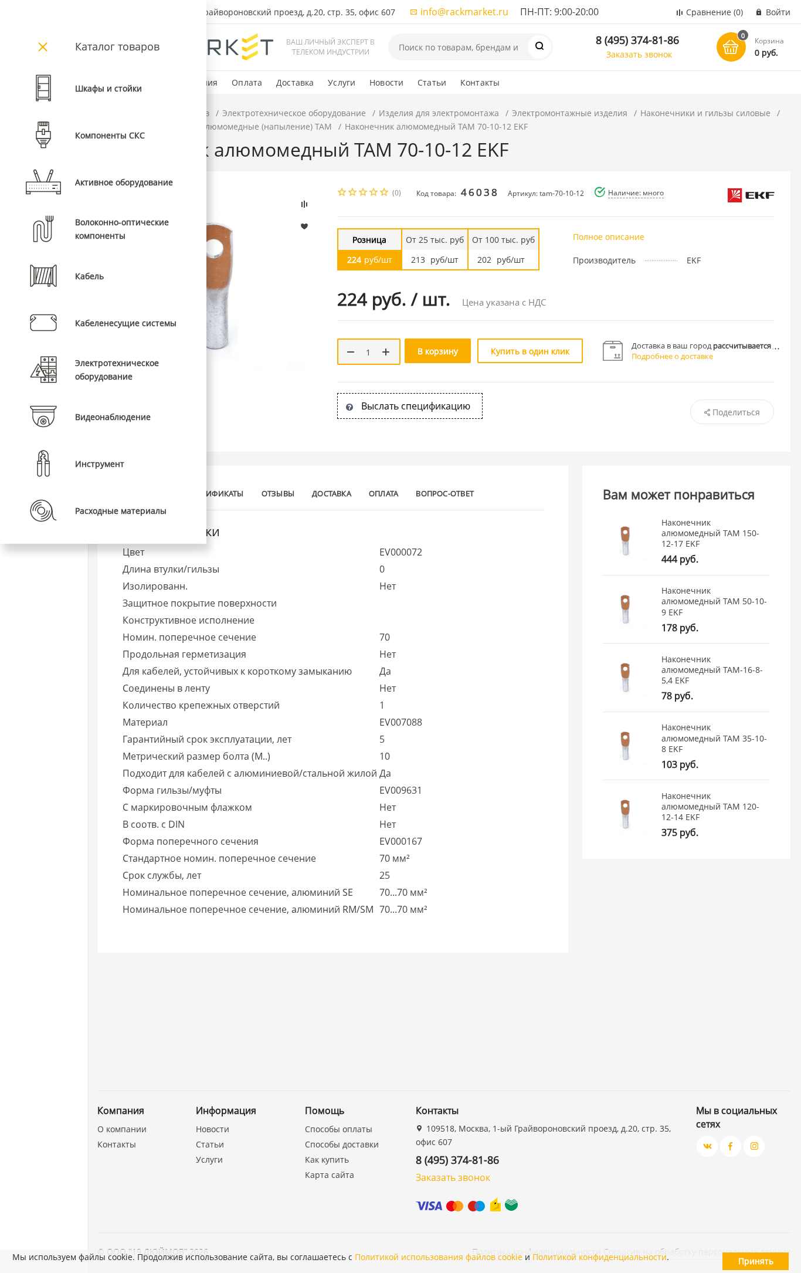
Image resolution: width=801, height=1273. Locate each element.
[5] (384, 193)
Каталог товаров (117, 46)
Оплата (247, 82)
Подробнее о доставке (672, 356)
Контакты (480, 82)
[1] (342, 193)
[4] (374, 193)
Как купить (327, 1159)
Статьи (432, 82)
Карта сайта (329, 1174)
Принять (755, 1261)
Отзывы (278, 493)
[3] (363, 193)
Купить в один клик (530, 351)
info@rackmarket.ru (464, 11)
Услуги (341, 82)
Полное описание (608, 236)
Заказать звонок (639, 54)
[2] (353, 193)
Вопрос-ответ (445, 493)
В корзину (438, 351)
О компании (122, 1129)
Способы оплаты (338, 1129)
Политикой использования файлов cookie (438, 1256)
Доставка (295, 82)
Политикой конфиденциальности (599, 1256)
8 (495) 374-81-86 (637, 40)
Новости (386, 82)
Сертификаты (216, 493)
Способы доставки (342, 1144)
